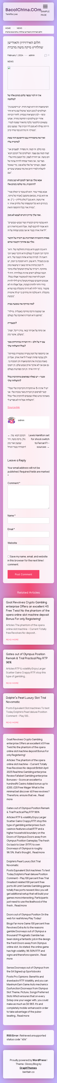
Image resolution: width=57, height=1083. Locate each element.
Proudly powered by (28, 1060)
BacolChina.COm (23, 9)
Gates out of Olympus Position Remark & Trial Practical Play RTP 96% (27, 658)
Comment (14, 483)
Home (8, 28)
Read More (12, 640)
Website (12, 543)
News (19, 28)
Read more (39, 852)
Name (12, 515)
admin (32, 55)
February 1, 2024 (15, 55)
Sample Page (45, 13)
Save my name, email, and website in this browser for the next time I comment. (28, 560)
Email (11, 529)
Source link (14, 407)
